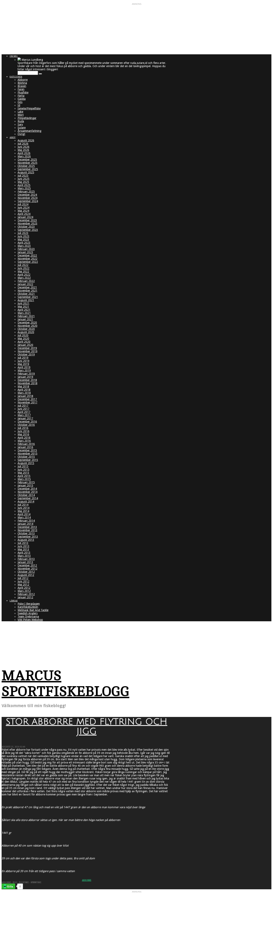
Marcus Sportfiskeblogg (65, 683)
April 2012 (24, 587)
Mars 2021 (24, 313)
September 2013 (28, 536)
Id (19, 105)
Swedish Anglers (28, 613)
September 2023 (28, 229)
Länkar (14, 601)
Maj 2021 (23, 306)
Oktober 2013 (26, 533)
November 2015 (27, 453)
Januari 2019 (25, 376)
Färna (21, 95)
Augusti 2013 (26, 539)
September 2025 (28, 169)
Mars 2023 (24, 245)
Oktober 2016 (26, 424)
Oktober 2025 (26, 166)
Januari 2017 (25, 418)
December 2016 (27, 421)
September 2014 (28, 498)
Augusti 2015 (26, 463)
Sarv (20, 124)
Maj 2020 (23, 338)
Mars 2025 (24, 188)
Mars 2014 (24, 517)
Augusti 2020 (26, 332)
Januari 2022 (25, 284)
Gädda (22, 98)
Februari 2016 (26, 444)
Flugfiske (23, 92)
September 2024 (28, 201)
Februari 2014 (26, 520)
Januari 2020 (25, 344)
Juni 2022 (23, 268)
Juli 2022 (23, 265)
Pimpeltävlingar (27, 118)
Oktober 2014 (26, 495)
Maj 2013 (23, 549)
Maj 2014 (23, 511)
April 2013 (24, 552)
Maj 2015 (23, 472)
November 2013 (27, 530)
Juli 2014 (23, 504)
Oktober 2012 (26, 571)
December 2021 (27, 287)
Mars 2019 (24, 370)
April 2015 (24, 475)
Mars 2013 (24, 555)
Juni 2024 (23, 207)
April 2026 (24, 153)
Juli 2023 (23, 233)
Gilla (10, 886)
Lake (20, 111)
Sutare (22, 127)
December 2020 (27, 322)
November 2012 (27, 568)
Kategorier (16, 77)
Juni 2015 (23, 469)
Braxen (22, 86)
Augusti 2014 (26, 501)
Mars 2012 (24, 591)
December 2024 (27, 194)
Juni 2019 (23, 360)
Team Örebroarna (28, 616)
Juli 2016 (23, 428)
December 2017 (27, 399)
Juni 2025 (23, 178)
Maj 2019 (23, 364)
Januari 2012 (25, 597)
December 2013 (27, 527)
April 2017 (24, 412)
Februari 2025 (26, 191)
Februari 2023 (26, 249)
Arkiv (13, 137)
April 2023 (24, 242)
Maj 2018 (23, 386)
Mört (21, 114)
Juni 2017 (23, 408)
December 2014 (27, 488)
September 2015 (28, 460)
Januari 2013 (25, 562)
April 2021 (24, 309)
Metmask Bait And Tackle (33, 610)
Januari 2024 (25, 217)
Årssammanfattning (29, 130)
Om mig (14, 56)
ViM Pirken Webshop (30, 619)
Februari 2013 (26, 559)
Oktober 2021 (26, 293)
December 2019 (27, 348)
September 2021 (28, 297)
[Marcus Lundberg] (19, 59)
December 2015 (27, 450)
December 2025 (27, 159)
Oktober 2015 (26, 456)
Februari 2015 (26, 482)
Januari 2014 (25, 523)
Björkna (22, 82)
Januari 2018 (25, 396)
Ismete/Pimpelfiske (29, 108)
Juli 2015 (23, 466)
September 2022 (28, 261)
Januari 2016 (25, 447)
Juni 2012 (23, 581)
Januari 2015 (25, 485)
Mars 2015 (24, 479)
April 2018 (24, 389)
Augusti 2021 (26, 300)
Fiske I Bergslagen (29, 603)
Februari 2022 (26, 281)
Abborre (23, 79)
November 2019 (27, 351)
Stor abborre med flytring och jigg (86, 726)
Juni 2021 (23, 303)
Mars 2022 (24, 277)
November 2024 (27, 198)
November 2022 (27, 258)
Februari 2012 (26, 594)
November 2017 (27, 402)
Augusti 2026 (26, 140)
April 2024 (24, 213)
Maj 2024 (23, 210)
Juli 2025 (23, 175)
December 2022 (27, 255)
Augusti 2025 (26, 172)
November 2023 (27, 223)
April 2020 (24, 341)
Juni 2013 (23, 546)
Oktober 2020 (26, 329)
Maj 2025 (23, 182)
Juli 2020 (23, 335)
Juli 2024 (23, 204)
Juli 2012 (23, 578)
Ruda (21, 121)
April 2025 (24, 185)
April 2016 (24, 437)
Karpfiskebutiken (28, 606)
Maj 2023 (23, 239)
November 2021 (27, 290)
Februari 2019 (26, 373)
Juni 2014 (23, 507)
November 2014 (27, 491)
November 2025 (27, 162)
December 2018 (27, 380)
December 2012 (27, 565)
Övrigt (21, 134)
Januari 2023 (25, 252)
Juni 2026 (23, 146)
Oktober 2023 (26, 226)
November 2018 (27, 383)
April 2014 (24, 514)
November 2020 (27, 325)
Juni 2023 (23, 236)
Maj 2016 (23, 434)
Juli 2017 (23, 405)
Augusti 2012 (26, 575)
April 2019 (24, 367)
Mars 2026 (24, 156)
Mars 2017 (24, 415)
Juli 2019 (23, 357)
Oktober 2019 (26, 354)
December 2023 (27, 220)
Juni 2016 (23, 431)
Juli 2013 (23, 543)
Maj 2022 (23, 271)
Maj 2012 (23, 584)
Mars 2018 (24, 392)
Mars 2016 (24, 440)
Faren (21, 89)
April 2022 (24, 274)
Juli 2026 (23, 143)
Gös (20, 102)
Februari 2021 (26, 316)
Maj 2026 (23, 150)
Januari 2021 (25, 319)
